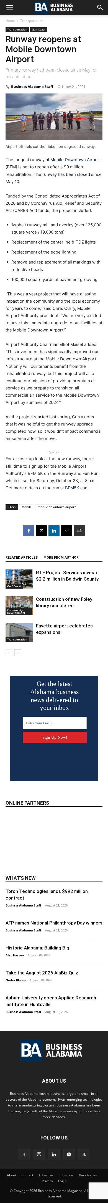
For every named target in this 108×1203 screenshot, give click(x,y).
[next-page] (17, 652)
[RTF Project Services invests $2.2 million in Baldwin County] (19, 579)
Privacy (47, 1181)
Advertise (45, 1175)
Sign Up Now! (54, 737)
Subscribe (66, 1175)
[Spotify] (68, 1154)
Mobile (27, 507)
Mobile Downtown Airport (75, 159)
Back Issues (88, 1175)
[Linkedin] (54, 530)
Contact (27, 1175)
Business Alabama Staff (32, 86)
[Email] (66, 530)
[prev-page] (9, 652)
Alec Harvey (15, 955)
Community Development (16, 611)
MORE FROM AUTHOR (61, 557)
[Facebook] (28, 530)
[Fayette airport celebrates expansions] (19, 632)
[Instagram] (39, 1154)
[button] (9, 7)
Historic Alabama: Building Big (37, 948)
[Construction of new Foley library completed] (19, 605)
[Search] (100, 7)
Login (62, 1181)
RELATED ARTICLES (22, 557)
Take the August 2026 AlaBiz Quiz (42, 973)
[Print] (79, 530)
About (11, 1175)
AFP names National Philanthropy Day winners (54, 923)
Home (10, 20)
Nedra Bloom (16, 980)
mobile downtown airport (57, 507)
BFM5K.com (77, 487)
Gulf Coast (38, 29)
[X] (41, 530)
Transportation (31, 20)
